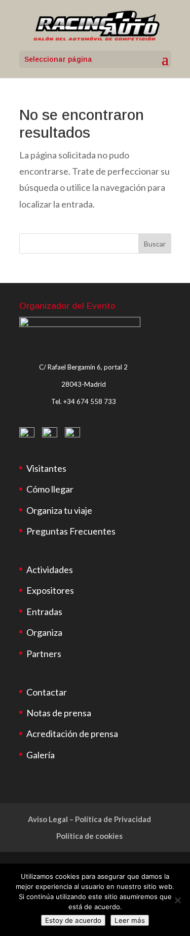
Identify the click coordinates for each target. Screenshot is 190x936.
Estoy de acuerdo (73, 920)
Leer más (130, 920)
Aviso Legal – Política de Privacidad (89, 819)
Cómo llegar (49, 489)
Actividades (49, 569)
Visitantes (46, 468)
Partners (43, 653)
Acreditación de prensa (72, 733)
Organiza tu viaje (59, 510)
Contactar (46, 692)
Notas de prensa (58, 712)
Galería (40, 754)
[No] (177, 900)
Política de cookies (89, 835)
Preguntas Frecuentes (71, 531)
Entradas (44, 611)
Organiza (44, 632)
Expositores (50, 590)
